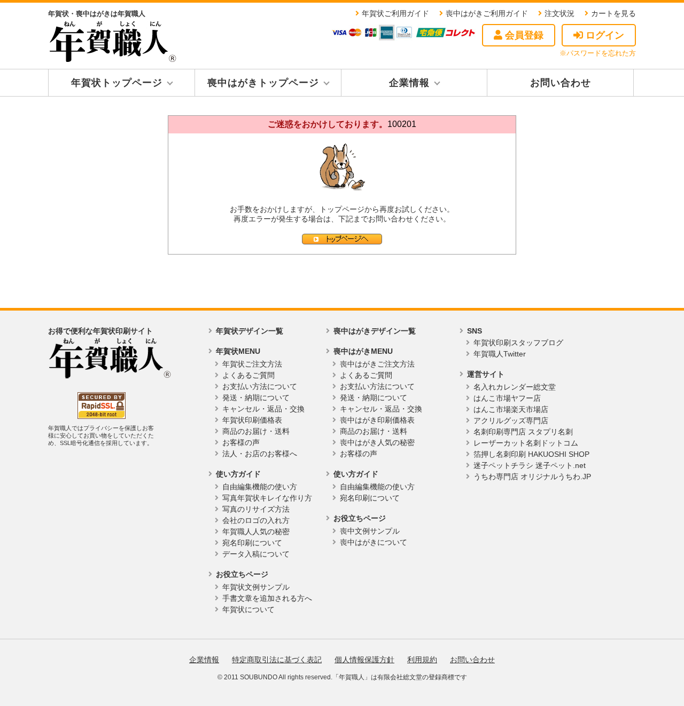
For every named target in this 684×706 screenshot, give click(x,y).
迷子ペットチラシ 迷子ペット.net (529, 465)
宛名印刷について (252, 542)
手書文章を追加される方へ (267, 598)
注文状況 (559, 13)
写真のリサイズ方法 (256, 509)
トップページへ (342, 239)
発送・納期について (256, 397)
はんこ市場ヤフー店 (507, 398)
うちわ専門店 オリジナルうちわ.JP (532, 476)
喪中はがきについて (373, 542)
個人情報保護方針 (364, 659)
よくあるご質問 (248, 375)
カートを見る (613, 13)
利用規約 (422, 659)
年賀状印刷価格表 (252, 420)
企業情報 (409, 82)
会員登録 (522, 35)
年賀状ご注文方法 (252, 364)
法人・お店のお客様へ (259, 453)
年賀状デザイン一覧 (249, 331)
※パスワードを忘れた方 (597, 53)
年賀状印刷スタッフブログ (518, 342)
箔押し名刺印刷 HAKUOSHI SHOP (531, 454)
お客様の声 (241, 442)
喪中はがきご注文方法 (377, 364)
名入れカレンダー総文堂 (514, 387)
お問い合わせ (560, 82)
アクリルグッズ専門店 (510, 420)
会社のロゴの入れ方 (256, 520)
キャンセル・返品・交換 (263, 408)
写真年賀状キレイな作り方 (267, 498)
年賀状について (248, 609)
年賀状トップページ (116, 82)
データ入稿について (256, 554)
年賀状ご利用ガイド (395, 13)
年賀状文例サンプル (256, 587)
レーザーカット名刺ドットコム (525, 443)
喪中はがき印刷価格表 (377, 420)
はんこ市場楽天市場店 (510, 409)
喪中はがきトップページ (263, 82)
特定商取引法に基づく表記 (277, 659)
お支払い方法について (259, 386)
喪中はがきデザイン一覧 (374, 331)
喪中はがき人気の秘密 (377, 442)
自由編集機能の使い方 (259, 486)
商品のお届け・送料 (256, 431)
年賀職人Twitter (499, 354)
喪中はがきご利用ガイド (487, 13)
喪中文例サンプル (370, 531)
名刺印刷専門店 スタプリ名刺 (523, 431)
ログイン (603, 35)
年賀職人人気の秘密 (256, 531)
